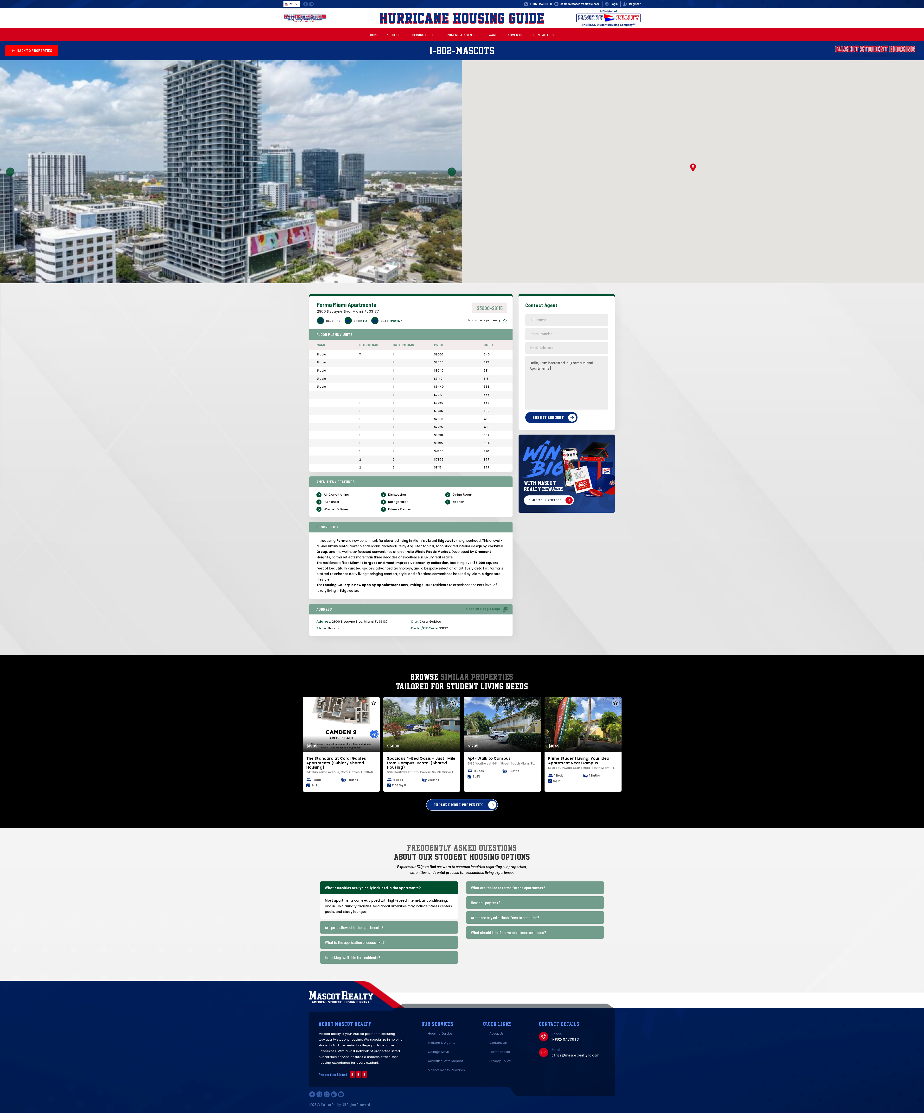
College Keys (438, 1052)
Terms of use (499, 1052)
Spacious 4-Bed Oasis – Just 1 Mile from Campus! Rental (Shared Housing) (421, 763)
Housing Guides (440, 1033)
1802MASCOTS (462, 50)
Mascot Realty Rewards (446, 1070)
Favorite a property (484, 320)
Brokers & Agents (441, 1042)
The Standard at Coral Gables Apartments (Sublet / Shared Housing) (336, 763)
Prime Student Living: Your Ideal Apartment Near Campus (579, 760)
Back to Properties (34, 51)
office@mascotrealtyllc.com (575, 1055)
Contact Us (498, 1042)
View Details (339, 724)
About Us (496, 1033)
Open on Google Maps (483, 609)
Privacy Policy (500, 1061)
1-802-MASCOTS (541, 4)
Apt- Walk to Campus (489, 758)
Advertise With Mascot (445, 1061)
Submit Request (548, 417)
